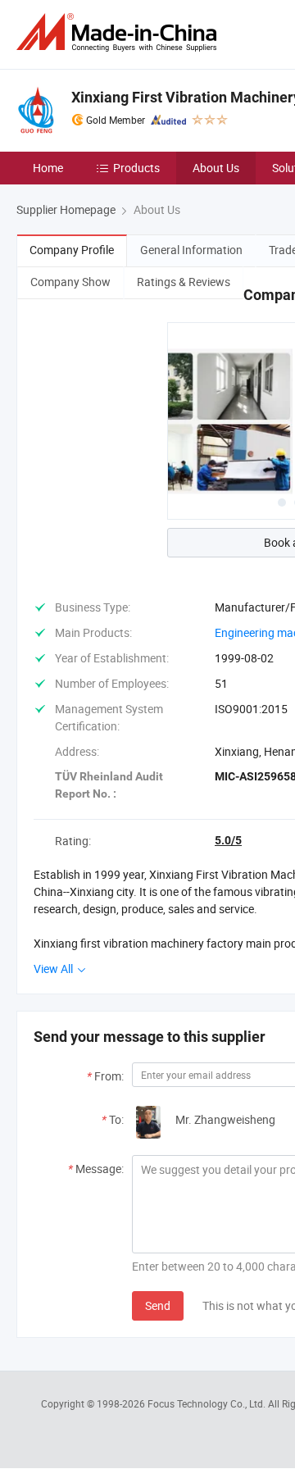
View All (54, 968)
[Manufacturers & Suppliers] (119, 32)
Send (157, 1305)
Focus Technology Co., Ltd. (208, 1403)
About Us (216, 167)
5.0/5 (228, 840)
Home (48, 167)
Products (136, 167)
